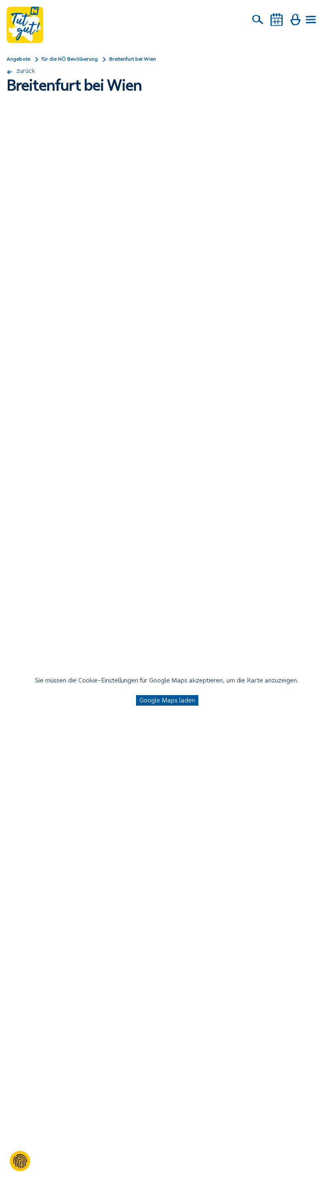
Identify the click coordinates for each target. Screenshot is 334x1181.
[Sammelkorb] (295, 19)
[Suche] (258, 19)
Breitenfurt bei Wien (132, 59)
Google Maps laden (167, 700)
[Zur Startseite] (25, 25)
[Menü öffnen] (311, 19)
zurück (25, 70)
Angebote (18, 59)
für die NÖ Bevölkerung (70, 59)
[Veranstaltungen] (276, 19)
